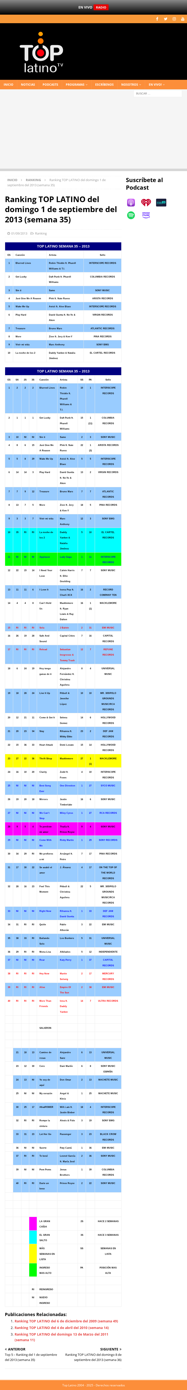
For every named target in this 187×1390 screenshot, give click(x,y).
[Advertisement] (93, 134)
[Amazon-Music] (148, 215)
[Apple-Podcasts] (133, 202)
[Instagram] (174, 19)
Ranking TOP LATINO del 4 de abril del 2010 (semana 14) (62, 1327)
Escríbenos (104, 84)
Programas (75, 84)
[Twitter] (165, 19)
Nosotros (129, 84)
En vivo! (155, 84)
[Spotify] (133, 215)
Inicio (8, 84)
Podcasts (50, 84)
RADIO (101, 7)
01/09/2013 (19, 233)
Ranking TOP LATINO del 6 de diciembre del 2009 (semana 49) (66, 1321)
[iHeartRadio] (148, 202)
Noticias (28, 84)
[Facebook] (157, 19)
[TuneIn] (163, 202)
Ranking (41, 233)
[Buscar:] (157, 93)
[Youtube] (182, 19)
